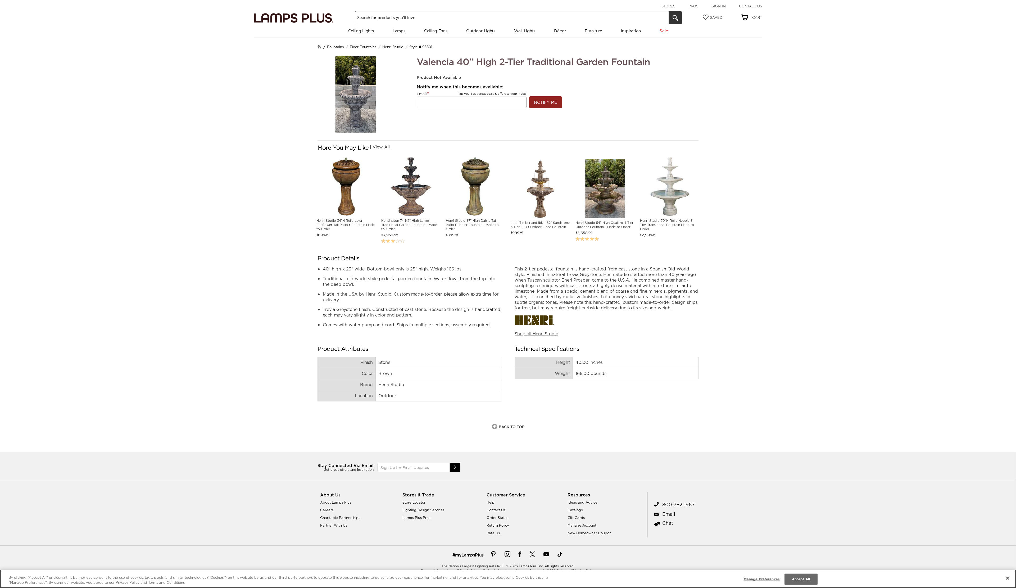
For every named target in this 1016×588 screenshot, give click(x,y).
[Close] (1007, 578)
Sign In (718, 6)
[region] (508, 579)
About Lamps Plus (335, 502)
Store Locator (413, 502)
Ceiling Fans (435, 31)
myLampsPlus (469, 555)
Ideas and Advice (582, 502)
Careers (326, 510)
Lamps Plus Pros (416, 517)
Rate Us (493, 533)
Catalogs (575, 510)
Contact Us (750, 6)
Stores (668, 6)
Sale (664, 31)
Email (422, 94)
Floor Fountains (363, 46)
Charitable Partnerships (340, 517)
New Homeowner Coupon (589, 533)
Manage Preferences (762, 579)
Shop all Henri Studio (536, 334)
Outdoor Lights (480, 31)
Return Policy (498, 525)
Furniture (593, 31)
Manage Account (582, 525)
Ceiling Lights (361, 31)
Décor (560, 31)
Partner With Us (333, 525)
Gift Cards (576, 517)
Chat (667, 523)
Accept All (801, 579)
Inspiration (631, 31)
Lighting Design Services (423, 510)
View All (381, 147)
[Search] (675, 17)
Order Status (497, 517)
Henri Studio (392, 46)
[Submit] (455, 467)
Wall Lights (524, 31)
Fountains (335, 46)
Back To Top (511, 426)
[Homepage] (319, 47)
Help (491, 502)
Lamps (399, 31)
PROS (693, 6)
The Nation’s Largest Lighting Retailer (471, 566)
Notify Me (545, 102)
